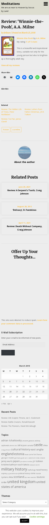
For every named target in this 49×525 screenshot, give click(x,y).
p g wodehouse (12, 473)
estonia (19, 454)
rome (33, 473)
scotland (19, 477)
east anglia (37, 449)
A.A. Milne (40, 38)
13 (10, 386)
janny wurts (7, 461)
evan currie (29, 454)
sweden (33, 477)
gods (22, 458)
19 (4, 391)
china (45, 445)
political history (24, 473)
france (39, 454)
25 (43, 391)
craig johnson (5, 450)
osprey (4, 473)
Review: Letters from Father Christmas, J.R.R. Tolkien (34, 112)
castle (38, 444)
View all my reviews (10, 65)
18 (43, 386)
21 (17, 391)
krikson (7, 33)
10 (37, 381)
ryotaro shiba (7, 477)
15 (23, 386)
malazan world (34, 465)
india (37, 458)
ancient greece (28, 441)
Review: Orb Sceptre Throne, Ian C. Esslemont (20, 418)
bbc (16, 445)
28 (17, 396)
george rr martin (7, 458)
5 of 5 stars (31, 41)
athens (12, 445)
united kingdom (21, 481)
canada (30, 445)
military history (14, 469)
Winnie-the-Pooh (25, 38)
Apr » (9, 403)
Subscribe (8, 352)
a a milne (16, 129)
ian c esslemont (30, 458)
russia (38, 473)
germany (18, 458)
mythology (31, 470)
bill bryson (22, 445)
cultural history (20, 449)
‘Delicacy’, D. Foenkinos (24, 210)
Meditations (10, 4)
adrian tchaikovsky (11, 440)
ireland (42, 458)
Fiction (6, 129)
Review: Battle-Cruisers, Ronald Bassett (18, 422)
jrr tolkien (38, 461)
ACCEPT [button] (25, 521)
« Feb (3, 403)
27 (10, 396)
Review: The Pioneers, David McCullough (18, 426)
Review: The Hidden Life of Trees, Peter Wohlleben (11, 112)
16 (30, 386)
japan (16, 461)
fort (35, 454)
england (7, 453)
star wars (27, 477)
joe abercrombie (26, 461)
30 (30, 396)
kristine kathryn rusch (12, 464)
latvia (26, 464)
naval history (42, 469)
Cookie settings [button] (37, 516)
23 (30, 391)
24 (37, 391)
